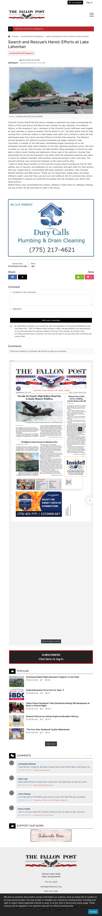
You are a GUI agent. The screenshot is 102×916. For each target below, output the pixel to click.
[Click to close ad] (80, 429)
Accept (93, 911)
